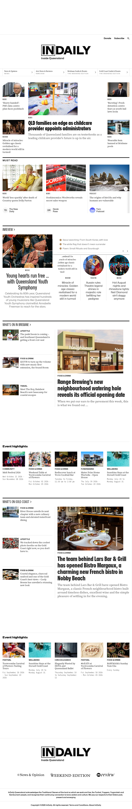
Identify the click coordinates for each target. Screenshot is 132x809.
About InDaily (95, 805)
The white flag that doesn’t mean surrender (84, 244)
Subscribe (119, 38)
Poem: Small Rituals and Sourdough (81, 248)
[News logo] (30, 775)
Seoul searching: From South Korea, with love (85, 240)
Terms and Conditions (78, 805)
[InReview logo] (106, 775)
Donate (107, 38)
